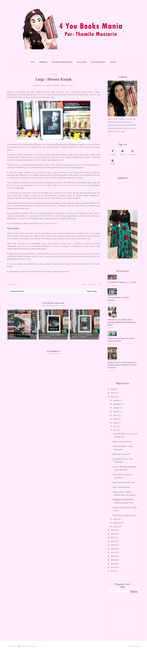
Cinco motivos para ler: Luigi (124, 482)
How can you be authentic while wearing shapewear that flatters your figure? (122, 322)
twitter (122, 154)
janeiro (115, 526)
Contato (113, 62)
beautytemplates (29, 646)
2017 (112, 552)
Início (33, 62)
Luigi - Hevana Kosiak (121, 487)
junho (115, 422)
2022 (112, 534)
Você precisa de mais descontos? (125, 515)
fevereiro (116, 523)
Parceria (53, 74)
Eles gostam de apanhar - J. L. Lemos (122, 282)
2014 (112, 563)
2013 (112, 567)
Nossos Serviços (98, 62)
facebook (112, 154)
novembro (117, 404)
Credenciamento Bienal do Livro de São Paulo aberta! (121, 339)
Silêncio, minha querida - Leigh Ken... (53, 336)
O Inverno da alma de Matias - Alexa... (82, 336)
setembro (116, 411)
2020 (113, 541)
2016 (112, 556)
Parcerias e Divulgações (62, 62)
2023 (112, 530)
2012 (112, 571)
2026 (112, 389)
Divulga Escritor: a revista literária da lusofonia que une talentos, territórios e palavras (122, 365)
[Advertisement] (125, 618)
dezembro (116, 400)
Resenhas (43, 62)
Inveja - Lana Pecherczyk (122, 441)
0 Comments (12, 284)
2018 (112, 549)
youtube (112, 164)
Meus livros (82, 62)
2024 (112, 396)
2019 (112, 545)
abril (115, 430)
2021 (112, 537)
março (115, 519)
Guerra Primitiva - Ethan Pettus (21, 336)
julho (115, 419)
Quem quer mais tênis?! (122, 454)
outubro (116, 408)
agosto (115, 415)
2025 (112, 393)
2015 (112, 560)
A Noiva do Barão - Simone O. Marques (119, 298)
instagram (132, 154)
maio (115, 426)
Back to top (133, 646)
